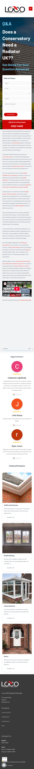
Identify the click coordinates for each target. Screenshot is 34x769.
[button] (10, 517)
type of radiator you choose (21, 266)
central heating (16, 143)
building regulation (20, 205)
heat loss (28, 249)
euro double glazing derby (24, 300)
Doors (3, 725)
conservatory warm (7, 157)
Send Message (10, 114)
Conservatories (5, 721)
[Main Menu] (30, 9)
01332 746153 (17, 126)
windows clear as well (17, 166)
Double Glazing (5, 717)
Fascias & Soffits (6, 712)
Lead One (10, 765)
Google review (18, 394)
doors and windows (15, 247)
